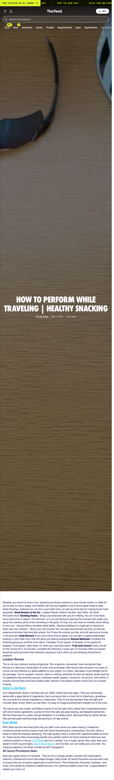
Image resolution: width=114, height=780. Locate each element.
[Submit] (6, 19)
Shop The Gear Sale (54, 3)
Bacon (50, 743)
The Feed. (44, 316)
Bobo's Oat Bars (14, 688)
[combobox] (56, 19)
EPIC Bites (38, 740)
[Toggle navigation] (5, 11)
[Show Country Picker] (37, 3)
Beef (43, 743)
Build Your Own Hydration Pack (93, 3)
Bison (37, 743)
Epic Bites (10, 722)
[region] (56, 3)
